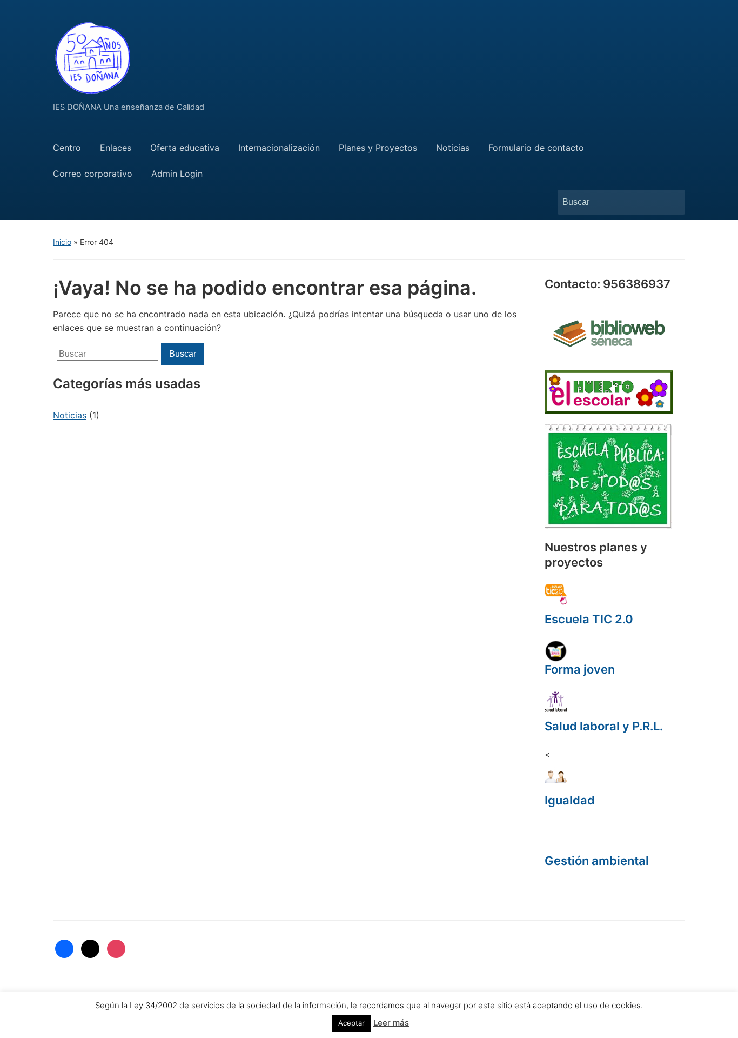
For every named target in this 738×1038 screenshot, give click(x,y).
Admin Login (177, 173)
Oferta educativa (184, 147)
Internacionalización (279, 147)
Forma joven (580, 669)
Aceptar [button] (351, 1023)
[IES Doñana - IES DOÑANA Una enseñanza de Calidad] (93, 55)
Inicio (62, 242)
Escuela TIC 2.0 (589, 619)
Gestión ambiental (597, 861)
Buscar (671, 202)
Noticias (452, 147)
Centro (67, 147)
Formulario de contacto (536, 147)
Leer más (391, 1022)
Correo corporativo (92, 173)
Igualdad (570, 800)
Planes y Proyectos (378, 147)
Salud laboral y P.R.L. (604, 726)
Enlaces (115, 147)
